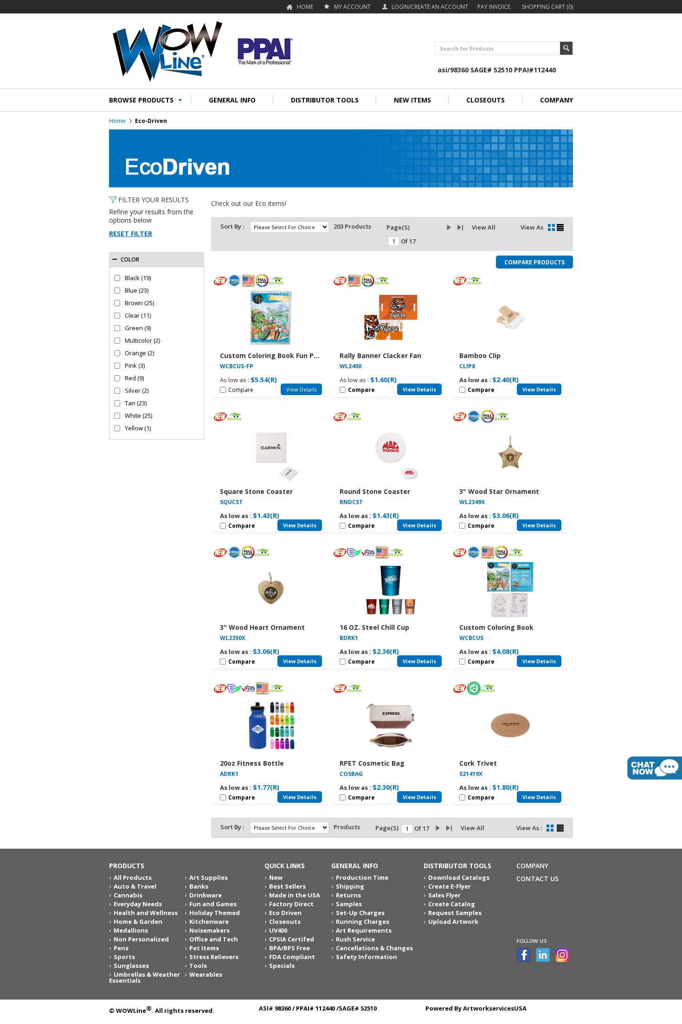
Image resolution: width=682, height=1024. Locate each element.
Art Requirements (364, 930)
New (276, 877)
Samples (349, 904)
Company (532, 865)
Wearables (205, 974)
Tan (136, 403)
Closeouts (285, 921)
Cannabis (128, 895)
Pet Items (204, 948)
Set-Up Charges (360, 913)
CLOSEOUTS (485, 100)
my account (352, 7)
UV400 (278, 930)
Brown (139, 303)
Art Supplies (208, 877)
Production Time (362, 877)
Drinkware (205, 895)
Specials (282, 965)
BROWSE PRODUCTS (141, 100)
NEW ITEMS (412, 100)
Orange (139, 353)
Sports (124, 957)
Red (134, 378)
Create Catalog (451, 904)
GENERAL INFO (232, 100)
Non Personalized (141, 939)
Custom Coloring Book (496, 627)
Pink (135, 366)
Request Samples (455, 913)
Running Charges (362, 921)
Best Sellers (287, 886)
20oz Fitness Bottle (252, 763)
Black (138, 278)
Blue (136, 291)
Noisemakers (209, 930)
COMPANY (556, 100)
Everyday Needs (138, 904)
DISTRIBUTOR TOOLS (325, 100)
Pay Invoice (493, 7)
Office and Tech (213, 939)
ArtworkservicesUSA (495, 1008)
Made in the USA (294, 895)
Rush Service (355, 939)
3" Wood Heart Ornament (262, 627)
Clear (138, 316)
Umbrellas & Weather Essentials (144, 977)
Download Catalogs (458, 877)
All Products (133, 877)
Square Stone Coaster (256, 491)
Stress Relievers (213, 957)
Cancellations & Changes (374, 948)
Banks (198, 886)
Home (305, 7)
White (138, 416)
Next (451, 227)
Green (138, 328)
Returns (348, 895)
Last (462, 227)
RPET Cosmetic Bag (372, 763)
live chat (654, 768)
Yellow (138, 428)
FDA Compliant (292, 957)
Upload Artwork (453, 921)
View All (483, 227)
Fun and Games (213, 904)
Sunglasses (131, 965)
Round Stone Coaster (375, 491)
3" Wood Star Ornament (499, 491)
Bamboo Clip (480, 355)
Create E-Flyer (449, 886)
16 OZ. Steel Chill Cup (374, 627)
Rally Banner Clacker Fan (380, 355)
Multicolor (142, 341)
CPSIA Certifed (291, 939)
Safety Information (366, 957)
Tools (198, 965)
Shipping (350, 886)
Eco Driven (285, 913)
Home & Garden (138, 921)
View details (301, 389)
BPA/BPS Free (289, 948)
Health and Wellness (146, 913)
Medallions (131, 930)
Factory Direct (291, 904)
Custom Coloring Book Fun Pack (273, 355)
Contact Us (537, 878)
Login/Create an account (430, 7)
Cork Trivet (478, 763)
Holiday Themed (214, 913)
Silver (136, 391)
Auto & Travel (135, 886)
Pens (121, 948)
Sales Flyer (444, 895)
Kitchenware (209, 921)
